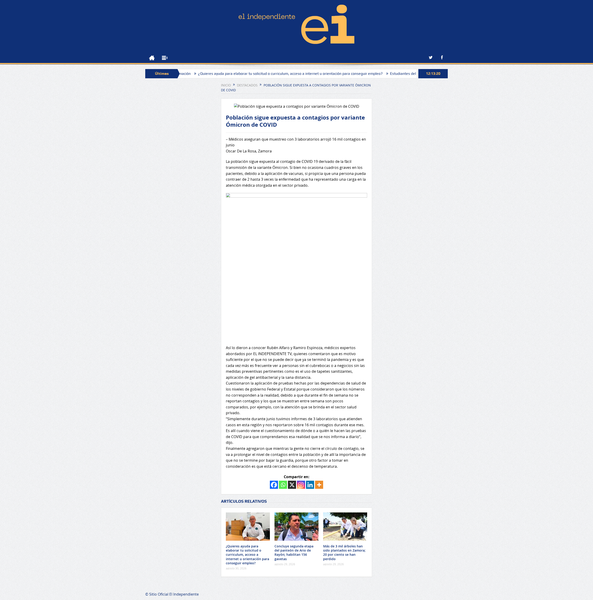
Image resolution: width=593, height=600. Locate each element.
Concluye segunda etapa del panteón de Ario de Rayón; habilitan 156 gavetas (293, 552)
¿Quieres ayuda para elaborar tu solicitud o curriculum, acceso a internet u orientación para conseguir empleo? (266, 73)
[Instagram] (301, 485)
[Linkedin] (310, 485)
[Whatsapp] (283, 485)
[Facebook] (274, 485)
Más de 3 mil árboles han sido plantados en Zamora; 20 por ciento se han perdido (344, 552)
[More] (319, 485)
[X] (292, 485)
